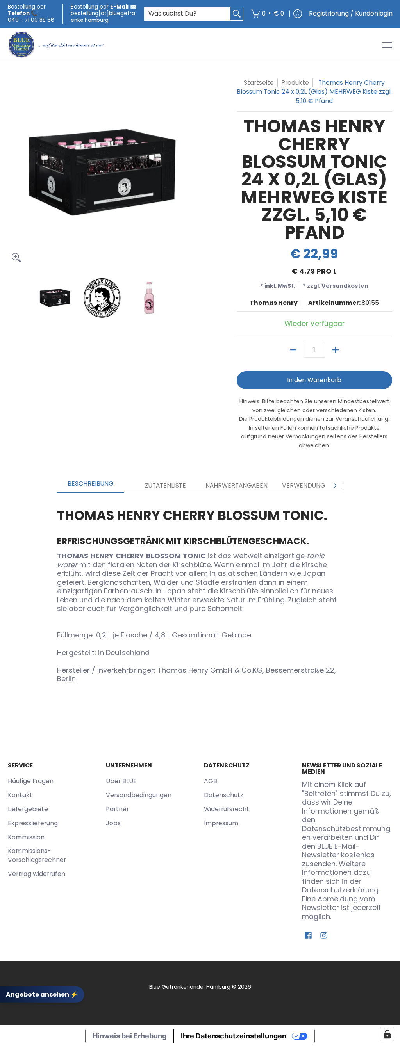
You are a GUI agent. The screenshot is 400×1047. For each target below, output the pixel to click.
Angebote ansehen (42, 994)
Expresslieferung (33, 823)
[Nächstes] (334, 485)
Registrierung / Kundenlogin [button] (351, 13)
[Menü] (387, 45)
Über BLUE (121, 780)
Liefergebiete (28, 809)
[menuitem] (267, 14)
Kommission (26, 837)
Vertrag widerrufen (36, 873)
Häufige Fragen (31, 780)
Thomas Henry (274, 302)
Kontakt (20, 795)
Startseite (259, 82)
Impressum (221, 823)
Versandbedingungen (138, 795)
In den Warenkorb (314, 380)
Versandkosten (344, 286)
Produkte (295, 82)
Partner (117, 809)
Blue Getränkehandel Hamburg (189, 987)
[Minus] (293, 350)
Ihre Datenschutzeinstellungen (233, 1036)
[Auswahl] (335, 350)
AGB (210, 780)
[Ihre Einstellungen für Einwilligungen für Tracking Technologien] (387, 1034)
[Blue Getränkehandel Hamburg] (56, 45)
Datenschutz (223, 795)
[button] (308, 936)
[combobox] (187, 13)
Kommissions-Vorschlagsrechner (37, 855)
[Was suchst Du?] (236, 13)
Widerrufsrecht (226, 809)
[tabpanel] (200, 592)
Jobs (113, 823)
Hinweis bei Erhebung (129, 1036)
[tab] (90, 486)
